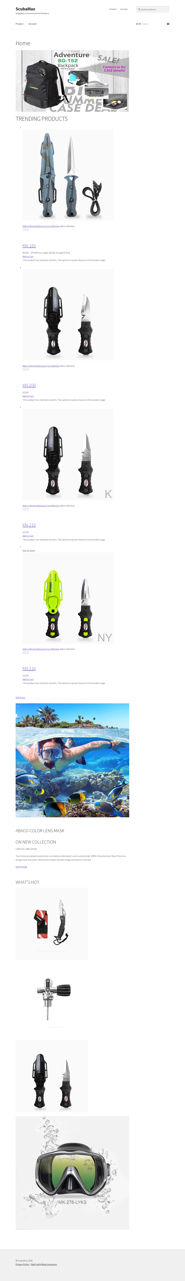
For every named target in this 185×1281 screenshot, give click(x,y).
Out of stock (29, 550)
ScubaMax (25, 9)
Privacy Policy (22, 1264)
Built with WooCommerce (44, 1264)
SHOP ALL (20, 697)
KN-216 (29, 668)
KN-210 (29, 525)
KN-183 (29, 245)
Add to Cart (28, 256)
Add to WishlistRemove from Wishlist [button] (41, 226)
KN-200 (29, 385)
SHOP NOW (21, 866)
